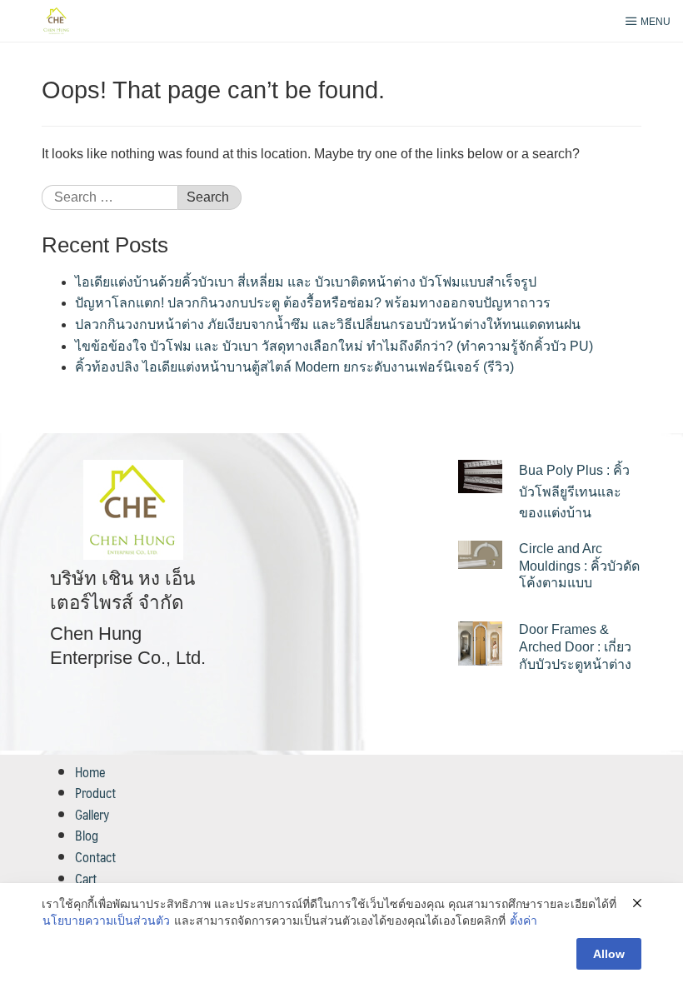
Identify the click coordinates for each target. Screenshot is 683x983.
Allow (609, 954)
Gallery (92, 814)
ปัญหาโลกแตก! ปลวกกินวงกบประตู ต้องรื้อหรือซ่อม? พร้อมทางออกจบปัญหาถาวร (313, 303)
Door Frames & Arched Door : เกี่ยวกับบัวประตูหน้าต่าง (575, 646)
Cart (86, 878)
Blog (86, 835)
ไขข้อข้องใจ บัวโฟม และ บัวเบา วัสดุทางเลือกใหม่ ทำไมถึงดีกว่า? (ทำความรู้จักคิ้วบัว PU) (334, 346)
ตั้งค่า (523, 920)
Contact (95, 857)
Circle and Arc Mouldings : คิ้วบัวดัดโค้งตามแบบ (579, 566)
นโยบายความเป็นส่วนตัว (106, 920)
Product (95, 792)
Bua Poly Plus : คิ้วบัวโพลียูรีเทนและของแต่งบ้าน (574, 491)
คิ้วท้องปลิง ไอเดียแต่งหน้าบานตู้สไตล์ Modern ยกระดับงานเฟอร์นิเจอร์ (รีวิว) (294, 367)
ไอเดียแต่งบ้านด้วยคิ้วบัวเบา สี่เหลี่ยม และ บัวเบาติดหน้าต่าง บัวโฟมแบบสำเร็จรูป (305, 282)
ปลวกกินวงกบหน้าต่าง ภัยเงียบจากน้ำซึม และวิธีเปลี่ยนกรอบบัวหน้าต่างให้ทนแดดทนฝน (328, 324)
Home (90, 772)
